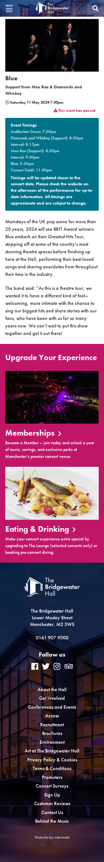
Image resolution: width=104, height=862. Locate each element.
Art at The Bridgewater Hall (52, 750)
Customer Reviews (52, 803)
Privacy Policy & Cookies (52, 759)
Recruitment (52, 724)
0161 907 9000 (52, 637)
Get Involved (52, 698)
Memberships (31, 433)
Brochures (52, 733)
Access (52, 715)
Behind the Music (52, 821)
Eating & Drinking (38, 529)
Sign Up (52, 794)
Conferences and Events (52, 707)
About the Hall (52, 689)
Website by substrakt (52, 837)
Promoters (52, 777)
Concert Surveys (52, 786)
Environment (52, 742)
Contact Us (52, 812)
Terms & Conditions (52, 768)
